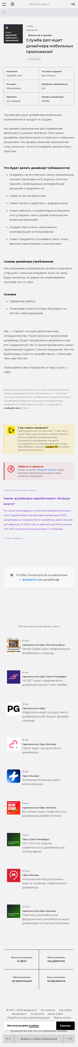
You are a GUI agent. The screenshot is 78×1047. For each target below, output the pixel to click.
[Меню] (4, 4)
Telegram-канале (46, 469)
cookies (34, 1025)
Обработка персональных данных (28, 1017)
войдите (29, 579)
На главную (48, 1010)
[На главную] (12, 4)
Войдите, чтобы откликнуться (39, 1039)
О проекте (37, 1013)
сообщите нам (12, 408)
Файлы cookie (62, 1017)
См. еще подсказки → (14, 538)
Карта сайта (55, 1013)
